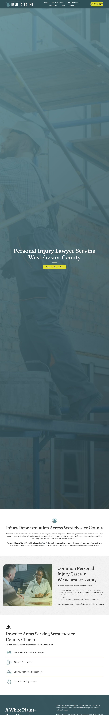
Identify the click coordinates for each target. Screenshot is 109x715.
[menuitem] (46, 3)
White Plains (45, 543)
